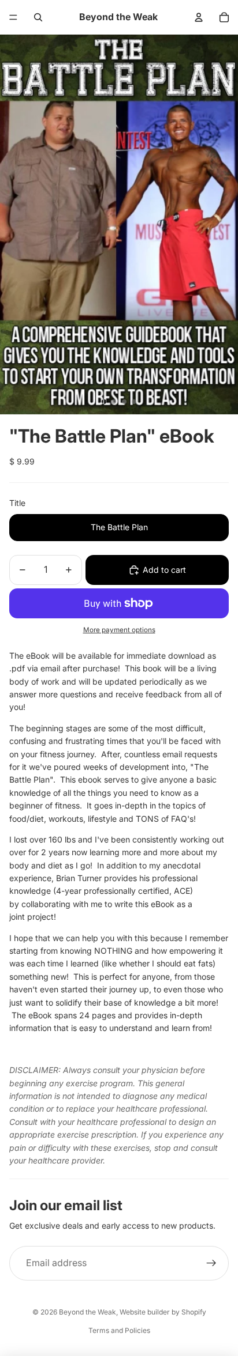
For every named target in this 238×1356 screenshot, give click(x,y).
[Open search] (38, 17)
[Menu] (13, 17)
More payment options (119, 630)
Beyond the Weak (87, 1312)
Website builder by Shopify (163, 1312)
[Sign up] (211, 1263)
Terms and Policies (119, 1330)
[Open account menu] (198, 17)
